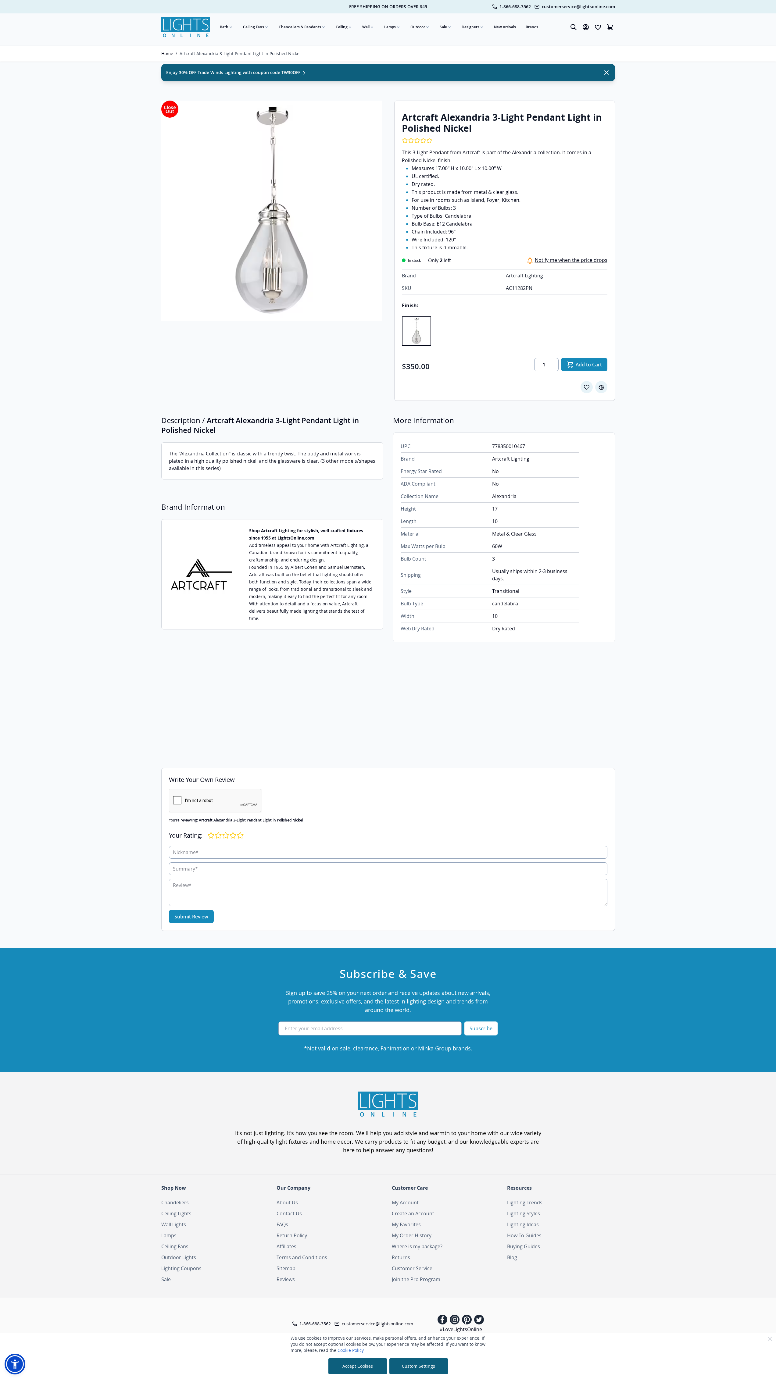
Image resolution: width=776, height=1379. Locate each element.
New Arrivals (505, 27)
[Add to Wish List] (587, 387)
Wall (366, 27)
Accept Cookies (357, 1366)
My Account (405, 1202)
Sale (443, 27)
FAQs (282, 1224)
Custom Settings (418, 1366)
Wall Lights (173, 1224)
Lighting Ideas (523, 1224)
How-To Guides (524, 1235)
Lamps (390, 27)
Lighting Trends (524, 1202)
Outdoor (417, 27)
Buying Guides (523, 1246)
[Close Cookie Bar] (770, 1338)
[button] (15, 1364)
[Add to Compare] (601, 387)
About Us (287, 1202)
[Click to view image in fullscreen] (271, 211)
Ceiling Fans (253, 27)
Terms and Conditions (302, 1257)
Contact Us (289, 1213)
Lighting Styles (523, 1213)
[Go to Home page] (185, 27)
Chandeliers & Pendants (300, 27)
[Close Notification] (606, 72)
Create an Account (413, 1213)
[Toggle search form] (573, 27)
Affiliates (286, 1246)
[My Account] (586, 27)
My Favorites (406, 1224)
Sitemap (286, 1268)
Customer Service (412, 1268)
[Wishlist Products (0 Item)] (598, 27)
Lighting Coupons (181, 1268)
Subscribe (481, 1028)
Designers (470, 27)
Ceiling (342, 27)
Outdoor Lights (178, 1257)
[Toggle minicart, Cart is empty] (610, 27)
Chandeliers (175, 1202)
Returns (401, 1257)
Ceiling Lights (176, 1213)
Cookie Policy (351, 1350)
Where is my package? (417, 1246)
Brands (532, 27)
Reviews (286, 1279)
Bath (224, 27)
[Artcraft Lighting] (201, 574)
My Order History (411, 1235)
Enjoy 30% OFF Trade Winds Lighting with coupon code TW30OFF (234, 72)
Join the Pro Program (416, 1279)
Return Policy (292, 1235)
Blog (512, 1257)
